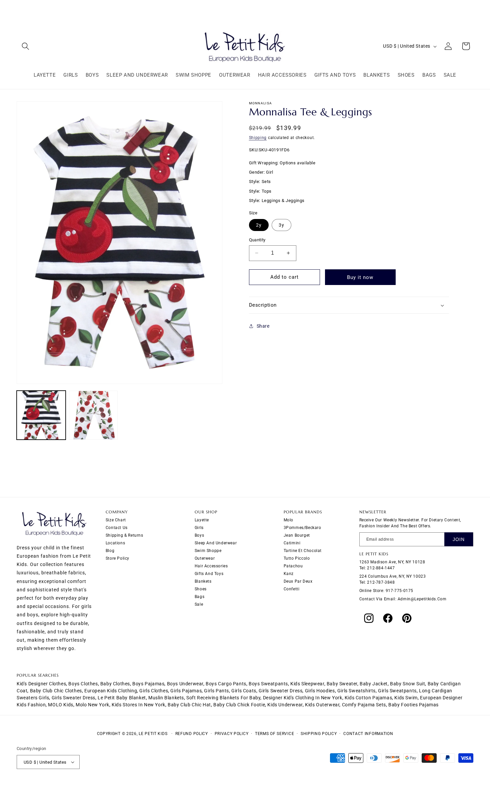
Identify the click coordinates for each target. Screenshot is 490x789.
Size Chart (116, 520)
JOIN (459, 539)
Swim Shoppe (208, 550)
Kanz (289, 573)
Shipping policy (319, 733)
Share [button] (263, 326)
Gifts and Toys (209, 573)
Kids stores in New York (138, 704)
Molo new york (92, 704)
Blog (110, 550)
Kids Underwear (284, 704)
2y (259, 225)
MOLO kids (60, 704)
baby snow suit (407, 683)
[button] (25, 46)
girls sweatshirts (356, 690)
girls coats (243, 690)
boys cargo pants (226, 683)
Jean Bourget (297, 535)
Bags (199, 596)
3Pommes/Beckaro (302, 527)
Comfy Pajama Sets (364, 704)
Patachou (293, 566)
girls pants (216, 690)
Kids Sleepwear (307, 683)
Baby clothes (115, 683)
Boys (199, 535)
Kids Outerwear (322, 704)
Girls (199, 527)
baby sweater (342, 683)
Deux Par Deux (298, 581)
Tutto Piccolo (297, 558)
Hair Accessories (211, 566)
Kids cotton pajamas (368, 697)
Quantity (257, 239)
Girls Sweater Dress (73, 697)
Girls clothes (153, 690)
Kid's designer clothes (41, 683)
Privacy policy (232, 733)
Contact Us (117, 527)
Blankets (203, 581)
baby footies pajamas (413, 704)
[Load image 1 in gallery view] (41, 415)
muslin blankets (166, 697)
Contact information (368, 733)
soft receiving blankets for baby (223, 697)
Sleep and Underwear (216, 543)
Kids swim (405, 697)
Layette (202, 520)
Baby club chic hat (189, 704)
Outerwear (205, 558)
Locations (115, 543)
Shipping (258, 137)
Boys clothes (83, 683)
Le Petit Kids (153, 733)
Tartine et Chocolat (303, 550)
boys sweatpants (268, 683)
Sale (199, 604)
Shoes (201, 589)
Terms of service (274, 733)
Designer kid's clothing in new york (302, 697)
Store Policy (117, 558)
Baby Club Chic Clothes (56, 690)
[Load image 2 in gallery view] (93, 415)
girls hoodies (320, 690)
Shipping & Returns (124, 535)
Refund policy (191, 733)
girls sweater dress (280, 690)
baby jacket (374, 683)
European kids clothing (110, 690)
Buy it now (360, 277)
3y (281, 225)
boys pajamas (148, 683)
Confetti (292, 589)
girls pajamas (186, 690)
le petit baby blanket (122, 697)
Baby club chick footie (239, 704)
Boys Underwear (185, 683)
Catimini (292, 543)
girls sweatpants (397, 690)
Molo (288, 520)
